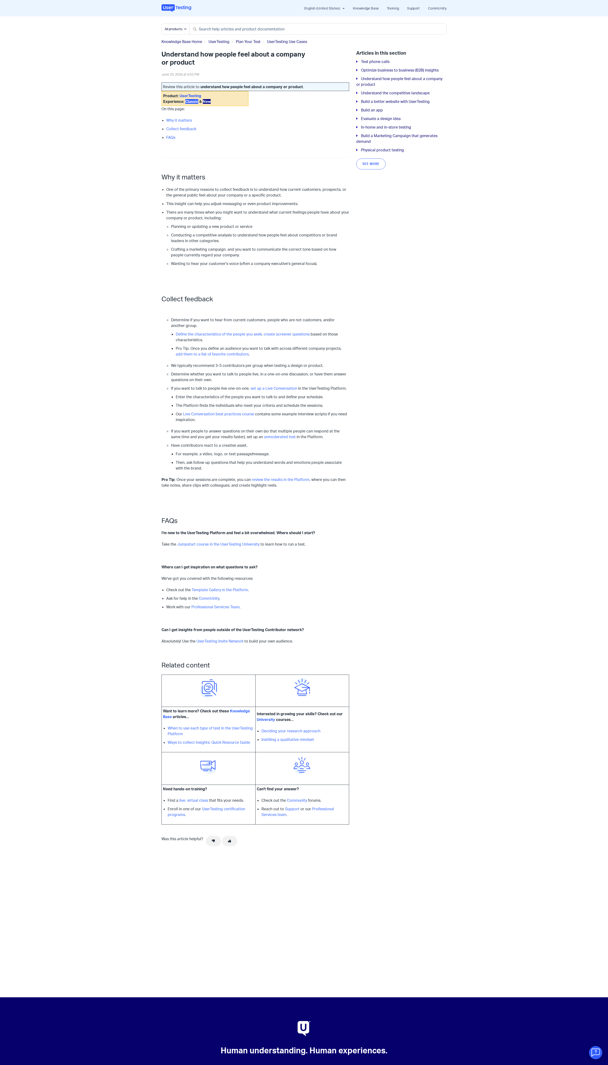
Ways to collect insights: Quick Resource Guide (209, 742)
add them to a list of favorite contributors (212, 354)
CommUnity (437, 8)
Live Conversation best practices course (218, 414)
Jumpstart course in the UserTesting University (218, 544)
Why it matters (179, 120)
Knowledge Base (366, 8)
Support (413, 8)
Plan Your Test (248, 41)
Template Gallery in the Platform (220, 589)
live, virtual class (193, 800)
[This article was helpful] (229, 841)
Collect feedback (181, 128)
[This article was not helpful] (213, 841)
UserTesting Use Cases (287, 41)
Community (297, 800)
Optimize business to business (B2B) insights (400, 70)
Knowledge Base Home (182, 41)
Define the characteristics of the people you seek (219, 334)
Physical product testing (382, 150)
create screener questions (287, 334)
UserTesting (219, 41)
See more (371, 164)
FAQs (170, 137)
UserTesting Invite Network (219, 641)
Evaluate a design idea (381, 118)
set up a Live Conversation (274, 388)
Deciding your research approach (290, 731)
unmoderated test (280, 436)
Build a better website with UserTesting (395, 101)
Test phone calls (375, 61)
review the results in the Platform (280, 479)
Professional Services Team (215, 606)
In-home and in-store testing (386, 127)
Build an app (372, 110)
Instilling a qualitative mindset (287, 739)
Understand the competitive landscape (395, 93)
